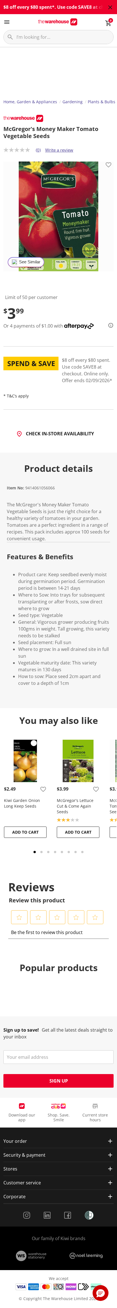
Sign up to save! (21, 1030)
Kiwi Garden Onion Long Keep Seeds (22, 803)
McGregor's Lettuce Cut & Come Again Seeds (75, 806)
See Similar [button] (29, 262)
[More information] (109, 325)
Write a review (59, 150)
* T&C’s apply (16, 396)
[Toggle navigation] (6, 22)
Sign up (58, 1081)
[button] (19, 917)
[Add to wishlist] (108, 166)
